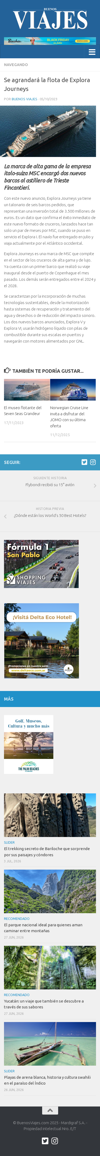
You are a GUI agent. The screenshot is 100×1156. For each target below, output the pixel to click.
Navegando (16, 65)
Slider (9, 842)
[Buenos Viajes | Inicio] (50, 18)
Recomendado (17, 918)
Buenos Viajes (24, 99)
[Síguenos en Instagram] (93, 462)
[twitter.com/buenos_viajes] (84, 462)
